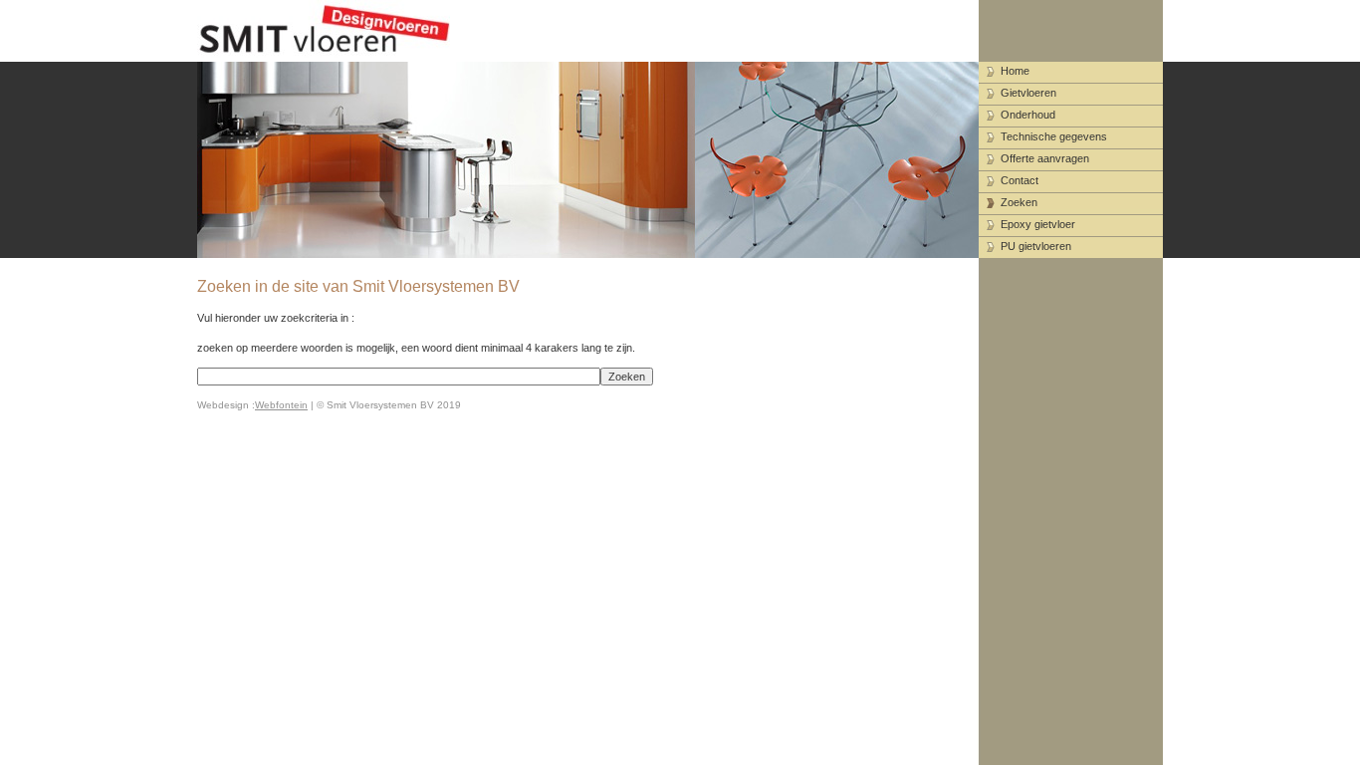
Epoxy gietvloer (1038, 224)
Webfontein (281, 404)
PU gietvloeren (1036, 246)
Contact (1019, 180)
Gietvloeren (1028, 93)
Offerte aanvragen (1045, 158)
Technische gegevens (1054, 136)
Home (1015, 71)
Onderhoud (1028, 115)
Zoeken (1019, 202)
